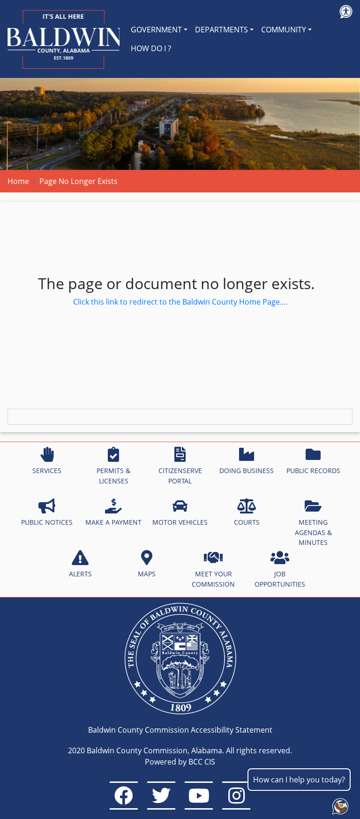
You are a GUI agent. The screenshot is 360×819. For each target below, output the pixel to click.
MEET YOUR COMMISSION (213, 579)
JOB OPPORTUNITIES (280, 579)
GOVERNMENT (156, 29)
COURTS (247, 522)
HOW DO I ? (151, 48)
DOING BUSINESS (246, 470)
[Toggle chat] (338, 804)
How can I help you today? (299, 779)
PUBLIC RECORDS (313, 470)
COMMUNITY (283, 29)
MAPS (147, 573)
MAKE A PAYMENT (113, 522)
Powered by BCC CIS (180, 762)
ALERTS (80, 573)
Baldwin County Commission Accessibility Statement (180, 730)
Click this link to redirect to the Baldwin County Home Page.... (180, 302)
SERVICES (46, 470)
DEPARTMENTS (221, 29)
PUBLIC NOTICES (47, 522)
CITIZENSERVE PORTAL (180, 475)
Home (18, 181)
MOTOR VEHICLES (180, 522)
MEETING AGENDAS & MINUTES (313, 532)
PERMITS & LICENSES (113, 475)
